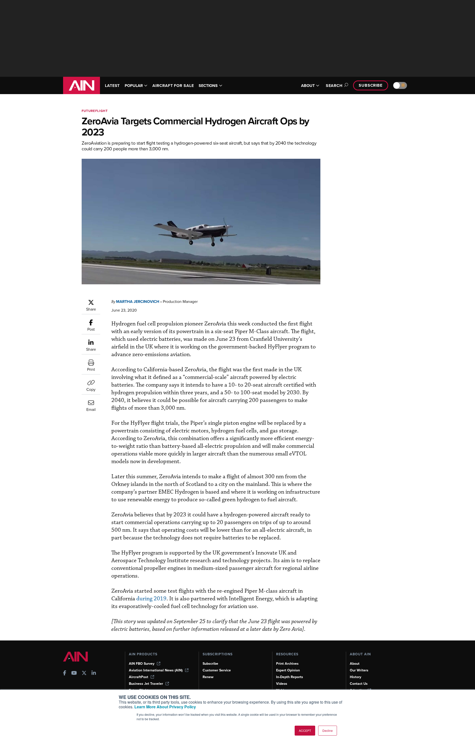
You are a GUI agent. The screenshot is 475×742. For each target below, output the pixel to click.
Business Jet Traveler (146, 684)
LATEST (112, 85)
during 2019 (151, 598)
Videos (281, 684)
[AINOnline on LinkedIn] (94, 673)
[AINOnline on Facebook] (64, 673)
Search (334, 85)
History (355, 677)
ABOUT (308, 85)
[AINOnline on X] (84, 673)
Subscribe (370, 85)
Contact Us (359, 684)
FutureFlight (95, 110)
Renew (208, 677)
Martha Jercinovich (137, 301)
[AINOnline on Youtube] (74, 673)
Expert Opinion (288, 670)
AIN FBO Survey (141, 664)
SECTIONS (208, 85)
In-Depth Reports (289, 677)
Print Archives (287, 664)
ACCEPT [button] (305, 730)
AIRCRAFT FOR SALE (173, 85)
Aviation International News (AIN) (156, 670)
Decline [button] (327, 730)
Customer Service (217, 670)
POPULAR (134, 85)
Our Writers (359, 670)
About (354, 664)
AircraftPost (138, 677)
